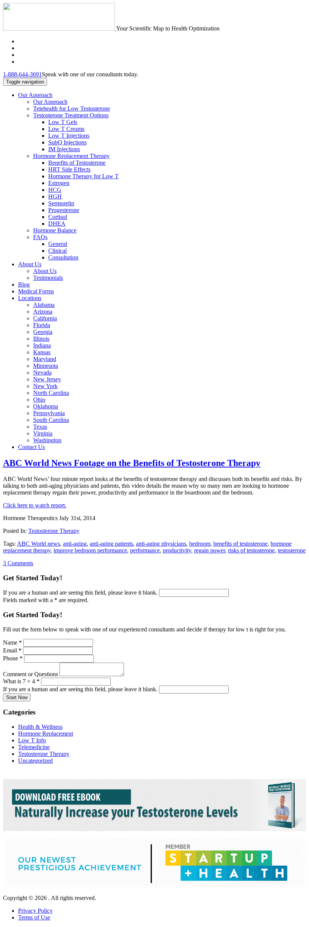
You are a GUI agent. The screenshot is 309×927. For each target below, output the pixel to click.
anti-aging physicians (161, 543)
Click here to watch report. (34, 505)
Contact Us (31, 447)
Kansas (41, 352)
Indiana (42, 345)
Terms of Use (34, 917)
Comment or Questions (31, 674)
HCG (54, 190)
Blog (24, 284)
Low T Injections (68, 135)
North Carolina (51, 393)
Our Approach (35, 95)
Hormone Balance (54, 230)
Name (12, 642)
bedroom (199, 543)
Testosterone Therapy (54, 531)
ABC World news (38, 543)
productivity (177, 550)
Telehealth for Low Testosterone (71, 108)
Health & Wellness (40, 727)
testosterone (292, 550)
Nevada (42, 372)
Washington (47, 440)
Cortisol (57, 217)
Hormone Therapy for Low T (83, 176)
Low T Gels (62, 122)
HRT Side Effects (69, 169)
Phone (13, 658)
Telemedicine (34, 747)
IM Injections (64, 149)
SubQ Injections (67, 142)
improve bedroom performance (90, 550)
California (45, 318)
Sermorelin (61, 203)
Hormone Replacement (45, 733)
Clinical (57, 250)
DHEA (57, 223)
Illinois (41, 338)
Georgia (42, 332)
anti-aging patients (111, 543)
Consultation (63, 257)
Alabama (44, 305)
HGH (55, 196)
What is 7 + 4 (21, 681)
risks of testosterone (251, 550)
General (57, 244)
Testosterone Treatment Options (71, 115)
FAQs (40, 237)
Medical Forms (36, 291)
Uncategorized (35, 760)
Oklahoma (45, 406)
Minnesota (45, 366)
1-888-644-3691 (22, 74)
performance (145, 550)
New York (45, 386)
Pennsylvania (49, 413)
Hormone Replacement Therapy (71, 156)
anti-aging (75, 543)
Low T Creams (66, 129)
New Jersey (47, 379)
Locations (29, 298)
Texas (40, 426)
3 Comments (18, 563)
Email (12, 650)
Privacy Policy (35, 910)
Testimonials (48, 278)
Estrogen (58, 183)
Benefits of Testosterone (77, 162)
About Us (29, 264)
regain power (209, 550)
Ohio (39, 399)
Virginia (42, 433)
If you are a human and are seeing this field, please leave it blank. (81, 592)
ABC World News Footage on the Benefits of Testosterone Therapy (131, 463)
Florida (41, 325)
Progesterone (63, 210)
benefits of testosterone (240, 543)
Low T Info (32, 740)
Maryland (44, 359)
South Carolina (51, 420)
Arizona (42, 311)
